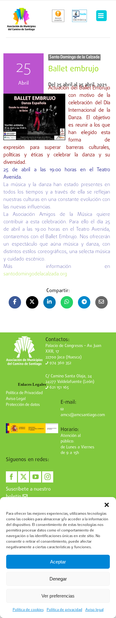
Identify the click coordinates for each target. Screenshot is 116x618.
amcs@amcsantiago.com (83, 415)
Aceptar (58, 561)
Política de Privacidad (24, 393)
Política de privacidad (64, 610)
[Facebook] (11, 476)
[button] (107, 505)
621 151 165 (58, 387)
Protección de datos (23, 405)
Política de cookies (28, 610)
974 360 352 (59, 363)
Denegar (58, 578)
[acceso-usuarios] (58, 16)
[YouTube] (35, 476)
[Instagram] (47, 476)
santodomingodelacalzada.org (35, 274)
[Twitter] (23, 476)
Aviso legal (94, 610)
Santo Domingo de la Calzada (74, 57)
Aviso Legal (16, 399)
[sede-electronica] (79, 16)
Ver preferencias (58, 595)
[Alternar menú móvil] (101, 15)
